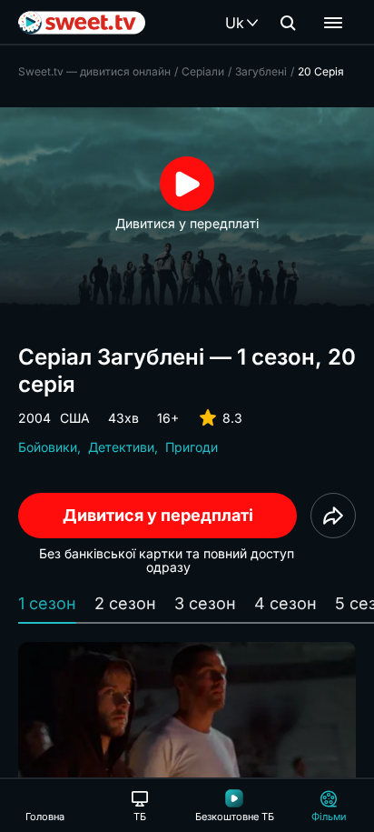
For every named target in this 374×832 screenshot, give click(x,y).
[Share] (333, 515)
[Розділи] (333, 22)
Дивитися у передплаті (158, 515)
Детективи (121, 447)
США (75, 418)
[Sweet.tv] (81, 23)
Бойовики (47, 447)
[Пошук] (287, 22)
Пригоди (191, 447)
